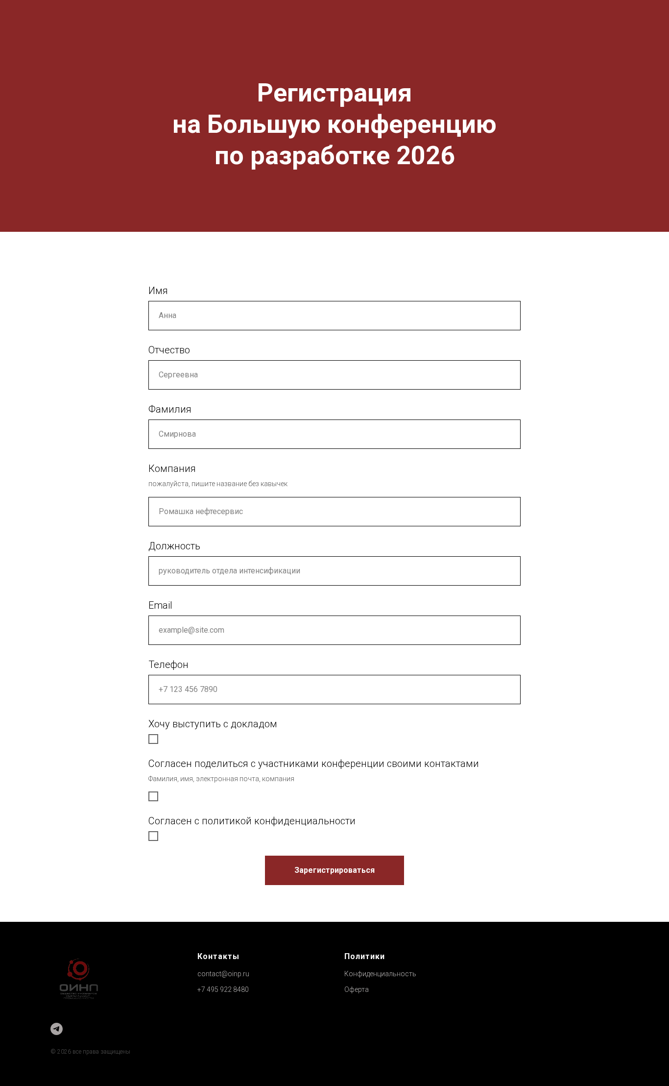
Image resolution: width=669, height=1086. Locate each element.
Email (160, 605)
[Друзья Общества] (56, 1029)
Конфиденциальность (380, 974)
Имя (158, 290)
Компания (172, 468)
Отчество (169, 350)
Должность (174, 546)
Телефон (168, 664)
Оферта (356, 989)
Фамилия (169, 409)
